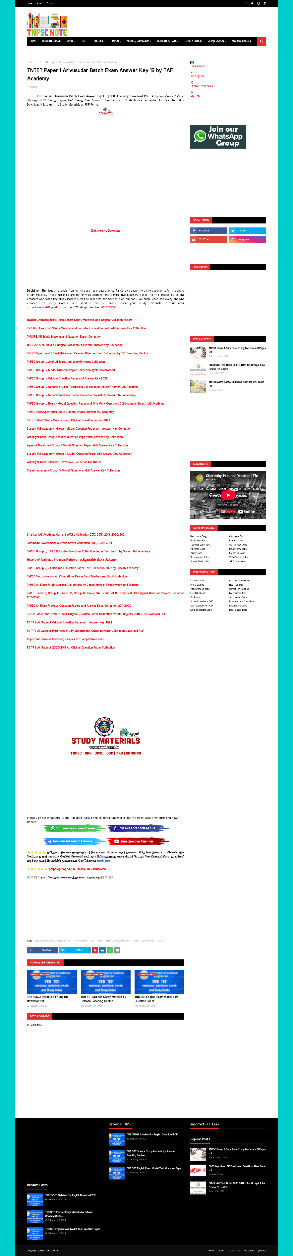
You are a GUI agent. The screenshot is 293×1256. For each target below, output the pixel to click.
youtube (262, 1250)
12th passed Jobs (199, 557)
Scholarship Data (238, 597)
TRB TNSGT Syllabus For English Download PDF (47, 999)
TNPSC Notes (52, 1250)
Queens (33, 87)
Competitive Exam (44, 941)
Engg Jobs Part (198, 540)
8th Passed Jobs (238, 545)
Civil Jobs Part (237, 536)
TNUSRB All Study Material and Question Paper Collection (64, 336)
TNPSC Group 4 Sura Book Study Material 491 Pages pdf (237, 350)
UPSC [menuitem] (70, 41)
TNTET (37, 62)
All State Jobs (237, 561)
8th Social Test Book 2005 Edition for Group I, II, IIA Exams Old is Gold (237, 367)
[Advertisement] (105, 145)
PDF (69, 941)
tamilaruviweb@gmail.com (46, 307)
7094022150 (108, 307)
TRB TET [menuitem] (98, 41)
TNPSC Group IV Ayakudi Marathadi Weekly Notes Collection (66, 362)
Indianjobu (197, 76)
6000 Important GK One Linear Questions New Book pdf (237, 1168)
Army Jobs (196, 553)
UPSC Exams (197, 585)
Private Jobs (236, 540)
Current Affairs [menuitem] (167, 41)
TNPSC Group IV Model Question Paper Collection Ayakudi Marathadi (71, 370)
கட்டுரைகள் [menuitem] (37, 50)
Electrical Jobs (237, 553)
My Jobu (195, 96)
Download (60, 941)
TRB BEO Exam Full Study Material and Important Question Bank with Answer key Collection (86, 328)
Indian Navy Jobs (238, 549)
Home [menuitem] (33, 41)
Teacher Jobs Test (200, 545)
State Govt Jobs (199, 561)
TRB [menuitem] (83, 41)
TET (92, 941)
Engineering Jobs (238, 605)
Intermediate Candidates (242, 601)
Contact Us (234, 1250)
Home (29, 3)
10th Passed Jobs (238, 557)
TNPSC (99, 941)
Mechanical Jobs (237, 593)
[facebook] (246, 3)
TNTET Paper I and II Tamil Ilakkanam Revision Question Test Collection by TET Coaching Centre (87, 353)
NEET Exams (236, 585)
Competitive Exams (240, 580)
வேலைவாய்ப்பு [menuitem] (241, 41)
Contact (50, 3)
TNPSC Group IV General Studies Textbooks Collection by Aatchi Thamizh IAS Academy (82, 387)
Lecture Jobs (197, 580)
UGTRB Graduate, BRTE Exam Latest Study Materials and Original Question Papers (79, 320)
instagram (249, 1250)
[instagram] (258, 3)
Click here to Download (105, 230)
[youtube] (208, 239)
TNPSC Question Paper (117, 941)
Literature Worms (201, 86)
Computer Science (239, 589)
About (39, 3)
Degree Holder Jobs (201, 610)
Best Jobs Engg (198, 536)
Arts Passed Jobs (199, 589)
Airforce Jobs (197, 549)
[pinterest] (264, 3)
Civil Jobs (195, 597)
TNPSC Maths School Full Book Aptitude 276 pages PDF (236, 384)
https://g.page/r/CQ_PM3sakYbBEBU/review (77, 869)
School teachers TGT (201, 601)
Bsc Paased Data (238, 610)
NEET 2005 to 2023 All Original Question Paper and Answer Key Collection (74, 345)
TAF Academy (80, 941)
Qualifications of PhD (201, 605)
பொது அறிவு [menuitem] (215, 41)
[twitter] (252, 3)
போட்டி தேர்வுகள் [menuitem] (138, 41)
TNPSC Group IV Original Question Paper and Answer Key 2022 (67, 378)
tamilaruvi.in (197, 66)
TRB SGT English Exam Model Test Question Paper (156, 999)
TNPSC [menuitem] (115, 41)
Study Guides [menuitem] (194, 41)
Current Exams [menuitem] (51, 41)
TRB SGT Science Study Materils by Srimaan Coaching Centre (103, 999)
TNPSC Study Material (143, 941)
